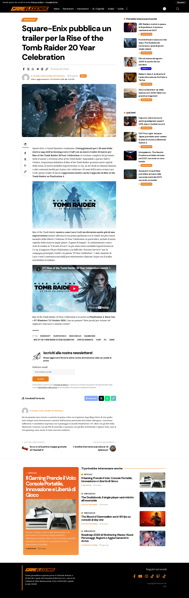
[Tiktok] (164, 576)
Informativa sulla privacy (47, 387)
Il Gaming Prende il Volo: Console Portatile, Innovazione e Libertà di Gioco (51, 486)
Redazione (32, 549)
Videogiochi (29, 20)
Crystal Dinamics (85, 340)
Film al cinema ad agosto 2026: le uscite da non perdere (150, 61)
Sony (98, 340)
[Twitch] (158, 576)
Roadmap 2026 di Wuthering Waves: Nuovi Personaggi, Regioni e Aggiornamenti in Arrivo (107, 538)
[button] (180, 2)
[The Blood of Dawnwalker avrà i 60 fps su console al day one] (152, 518)
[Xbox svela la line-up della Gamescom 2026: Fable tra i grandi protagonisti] (130, 93)
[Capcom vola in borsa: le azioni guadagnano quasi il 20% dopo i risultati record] (130, 121)
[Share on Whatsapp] (33, 69)
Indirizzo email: (40, 367)
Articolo (32, 473)
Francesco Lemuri (90, 545)
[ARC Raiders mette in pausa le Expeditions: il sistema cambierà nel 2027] (130, 27)
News (83, 76)
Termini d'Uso (52, 2)
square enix (89, 336)
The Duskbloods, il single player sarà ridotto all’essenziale (107, 498)
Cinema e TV (146, 69)
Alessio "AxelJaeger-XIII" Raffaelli (49, 76)
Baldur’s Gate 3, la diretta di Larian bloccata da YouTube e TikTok (153, 77)
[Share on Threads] (42, 69)
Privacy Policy (37, 2)
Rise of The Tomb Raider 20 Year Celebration (54, 340)
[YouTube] (140, 576)
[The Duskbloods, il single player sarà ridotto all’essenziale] (152, 499)
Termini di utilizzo (61, 385)
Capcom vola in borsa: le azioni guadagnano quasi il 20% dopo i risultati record (152, 121)
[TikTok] (152, 576)
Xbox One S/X (75, 336)
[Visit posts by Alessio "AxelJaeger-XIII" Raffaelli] (25, 411)
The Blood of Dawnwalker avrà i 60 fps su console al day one (106, 518)
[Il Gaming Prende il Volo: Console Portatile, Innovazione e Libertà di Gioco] (51, 514)
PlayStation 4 (60, 336)
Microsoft (45, 336)
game (111, 340)
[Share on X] (28, 69)
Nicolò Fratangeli (90, 505)
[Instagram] (146, 576)
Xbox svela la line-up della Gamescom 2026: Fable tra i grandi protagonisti (152, 92)
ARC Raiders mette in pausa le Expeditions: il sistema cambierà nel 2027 (152, 27)
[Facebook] (134, 576)
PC (105, 340)
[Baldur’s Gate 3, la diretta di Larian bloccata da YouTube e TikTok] (130, 77)
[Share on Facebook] (23, 69)
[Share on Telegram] (37, 69)
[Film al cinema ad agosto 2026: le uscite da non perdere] (130, 62)
